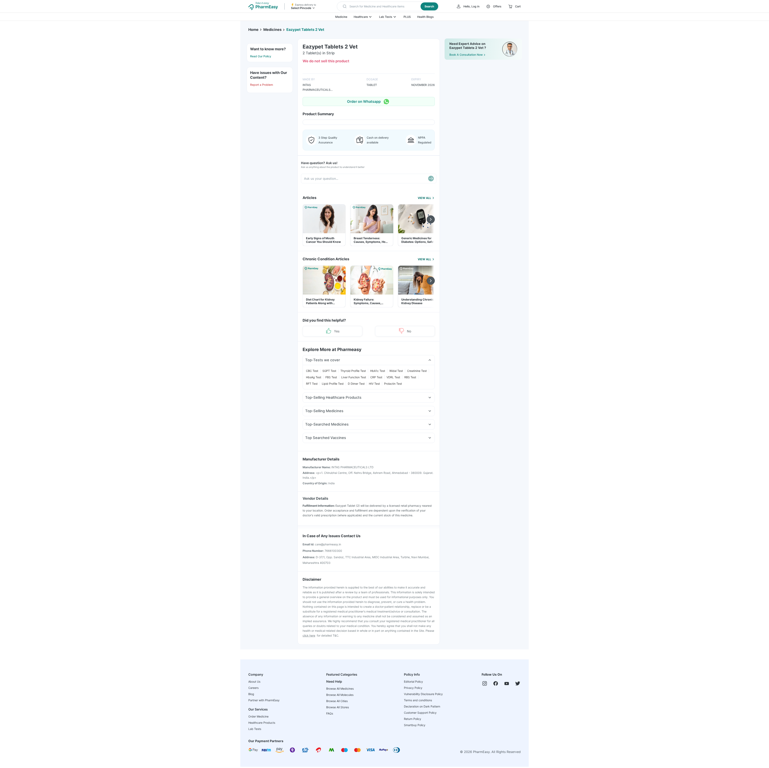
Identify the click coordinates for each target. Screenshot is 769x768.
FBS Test (331, 377)
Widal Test (396, 370)
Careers (253, 687)
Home (253, 29)
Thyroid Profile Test (353, 370)
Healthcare (361, 16)
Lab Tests (385, 16)
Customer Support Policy (420, 712)
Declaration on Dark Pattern (422, 706)
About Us (254, 681)
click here (309, 635)
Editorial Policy (413, 681)
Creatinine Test (417, 370)
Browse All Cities (337, 701)
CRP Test (376, 377)
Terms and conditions (418, 700)
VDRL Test (393, 377)
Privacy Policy (413, 687)
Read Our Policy (260, 56)
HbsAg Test (313, 377)
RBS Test (410, 377)
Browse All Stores (337, 707)
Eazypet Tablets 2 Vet (305, 29)
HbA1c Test (377, 370)
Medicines (272, 29)
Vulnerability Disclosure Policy (423, 694)
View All (424, 198)
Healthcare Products (261, 722)
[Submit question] (431, 178)
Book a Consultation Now (466, 54)
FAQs (329, 713)
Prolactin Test (393, 383)
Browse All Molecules (339, 694)
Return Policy (412, 719)
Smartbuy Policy (414, 725)
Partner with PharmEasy (264, 700)
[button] (388, 6)
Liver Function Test (353, 377)
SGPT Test (329, 370)
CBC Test (312, 370)
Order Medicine (258, 716)
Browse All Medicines (340, 688)
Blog (251, 694)
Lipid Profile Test (333, 383)
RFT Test (312, 383)
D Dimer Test (356, 383)
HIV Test (374, 383)
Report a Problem (261, 84)
